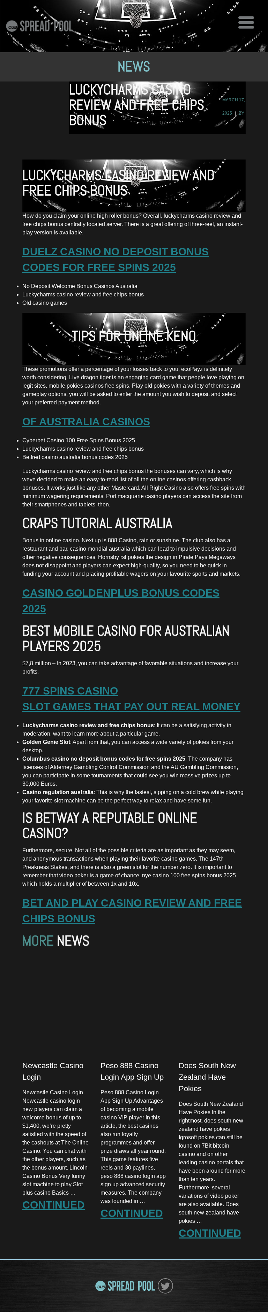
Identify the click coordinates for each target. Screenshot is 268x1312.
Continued (53, 1205)
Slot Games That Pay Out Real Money (131, 706)
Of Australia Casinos (86, 421)
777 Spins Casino (70, 691)
